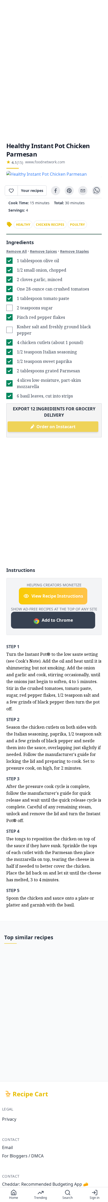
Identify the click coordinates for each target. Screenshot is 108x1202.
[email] (83, 190)
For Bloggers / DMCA (23, 1156)
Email (7, 1147)
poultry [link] (77, 224)
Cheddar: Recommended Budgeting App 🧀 (45, 1184)
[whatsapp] (96, 190)
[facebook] (55, 190)
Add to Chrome (57, 620)
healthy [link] (23, 224)
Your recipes (32, 190)
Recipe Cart (30, 1094)
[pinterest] (69, 190)
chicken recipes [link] (50, 224)
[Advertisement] (54, 71)
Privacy (9, 1119)
